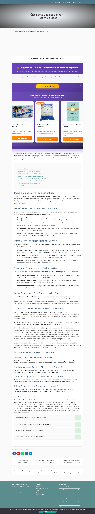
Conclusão (21, 185)
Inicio (51, 2)
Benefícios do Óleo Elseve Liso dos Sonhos (30, 171)
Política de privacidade (50, 511)
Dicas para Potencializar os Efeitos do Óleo (30, 176)
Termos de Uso (40, 486)
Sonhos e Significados (69, 2)
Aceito (41, 511)
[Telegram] (30, 453)
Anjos (79, 2)
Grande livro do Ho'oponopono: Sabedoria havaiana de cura (20, 487)
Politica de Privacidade (42, 488)
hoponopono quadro (18, 492)
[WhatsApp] (22, 453)
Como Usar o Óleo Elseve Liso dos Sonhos (30, 174)
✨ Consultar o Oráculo (47, 86)
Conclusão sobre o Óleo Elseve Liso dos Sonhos (32, 181)
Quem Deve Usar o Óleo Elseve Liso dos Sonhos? (32, 178)
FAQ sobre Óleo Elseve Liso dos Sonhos (29, 183)
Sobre (37, 492)
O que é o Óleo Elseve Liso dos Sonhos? (29, 169)
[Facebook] (14, 453)
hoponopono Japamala (18, 490)
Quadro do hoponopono (19, 494)
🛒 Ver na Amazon (21, 138)
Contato (38, 490)
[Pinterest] (18, 453)
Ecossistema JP (40, 494)
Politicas (57, 2)
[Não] (93, 511)
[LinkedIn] (26, 453)
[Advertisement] (47, 44)
